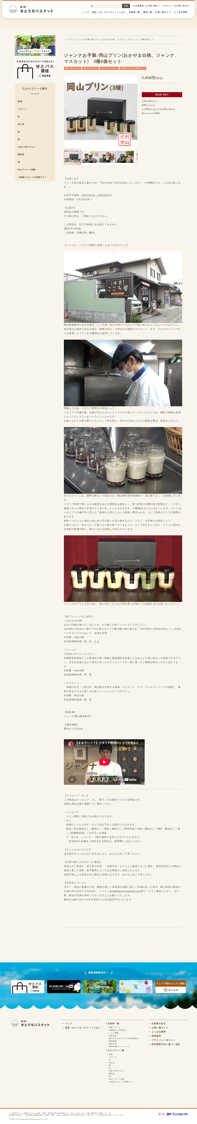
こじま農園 (114, 1033)
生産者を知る (158, 1023)
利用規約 (156, 1036)
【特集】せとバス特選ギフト (133, 68)
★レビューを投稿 (151, 113)
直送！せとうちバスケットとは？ (109, 12)
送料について (148, 105)
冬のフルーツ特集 (27, 170)
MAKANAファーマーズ (119, 1046)
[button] (66, 111)
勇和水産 (113, 1044)
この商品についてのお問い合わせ (159, 109)
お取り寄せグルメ (72, 68)
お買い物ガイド (163, 12)
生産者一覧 (134, 12)
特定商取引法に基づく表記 (165, 1044)
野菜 (20, 102)
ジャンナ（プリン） (109, 68)
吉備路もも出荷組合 (117, 1030)
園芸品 (21, 155)
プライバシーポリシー (163, 1040)
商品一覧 (147, 12)
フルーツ (22, 109)
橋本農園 (113, 1041)
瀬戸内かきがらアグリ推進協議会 (123, 1038)
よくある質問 (180, 12)
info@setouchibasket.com (125, 891)
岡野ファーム (115, 1027)
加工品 (21, 124)
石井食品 (113, 1035)
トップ (85, 12)
